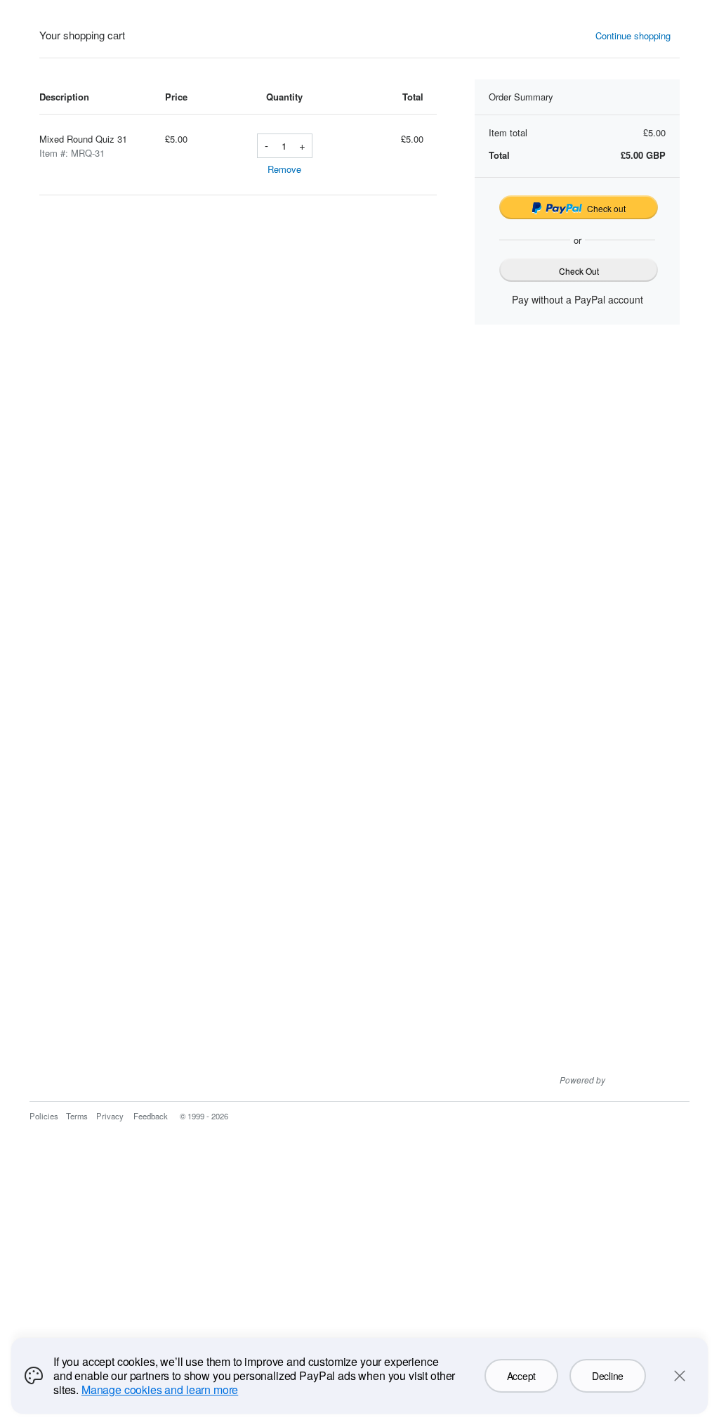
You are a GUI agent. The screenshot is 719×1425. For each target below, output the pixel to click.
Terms (77, 1115)
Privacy (110, 1115)
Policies (43, 1115)
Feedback (150, 1115)
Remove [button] (284, 169)
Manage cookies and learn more (159, 1389)
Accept (521, 1376)
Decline (608, 1376)
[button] (637, 36)
